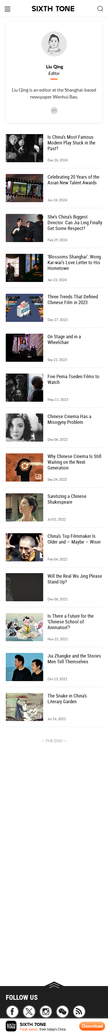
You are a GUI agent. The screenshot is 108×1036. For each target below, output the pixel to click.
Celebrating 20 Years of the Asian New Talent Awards (73, 179)
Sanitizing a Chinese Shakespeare (67, 499)
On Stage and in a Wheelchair (64, 339)
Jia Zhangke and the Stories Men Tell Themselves (74, 658)
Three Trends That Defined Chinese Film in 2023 (73, 299)
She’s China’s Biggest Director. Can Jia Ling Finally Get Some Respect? (75, 222)
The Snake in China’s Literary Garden (67, 698)
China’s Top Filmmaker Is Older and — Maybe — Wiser (74, 539)
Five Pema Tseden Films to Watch (73, 379)
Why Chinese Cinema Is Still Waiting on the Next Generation (74, 462)
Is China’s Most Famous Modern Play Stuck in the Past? (71, 142)
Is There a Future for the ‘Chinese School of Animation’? (71, 621)
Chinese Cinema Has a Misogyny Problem (69, 419)
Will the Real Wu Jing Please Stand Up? (75, 579)
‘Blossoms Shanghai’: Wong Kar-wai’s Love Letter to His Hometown (74, 262)
